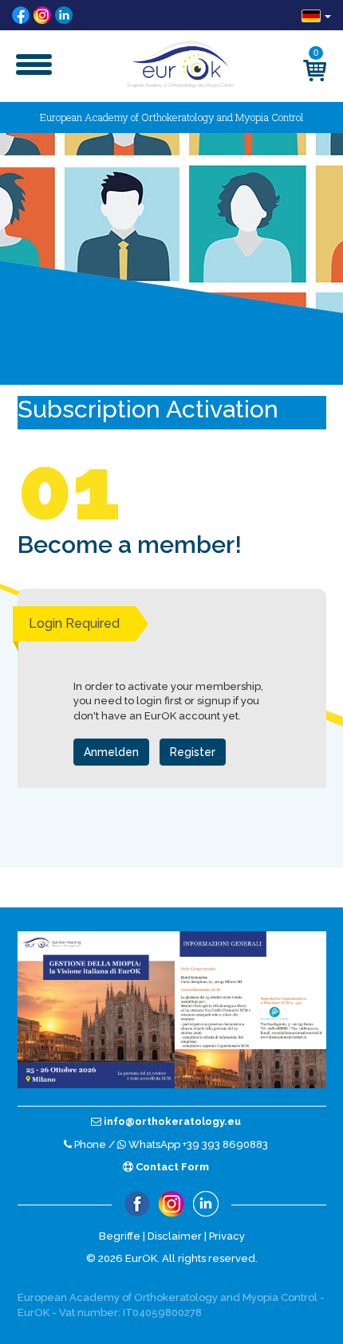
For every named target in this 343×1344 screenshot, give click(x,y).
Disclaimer (175, 1236)
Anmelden (111, 752)
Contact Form (171, 1167)
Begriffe (119, 1236)
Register (192, 752)
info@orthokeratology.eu (171, 1121)
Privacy (227, 1236)
